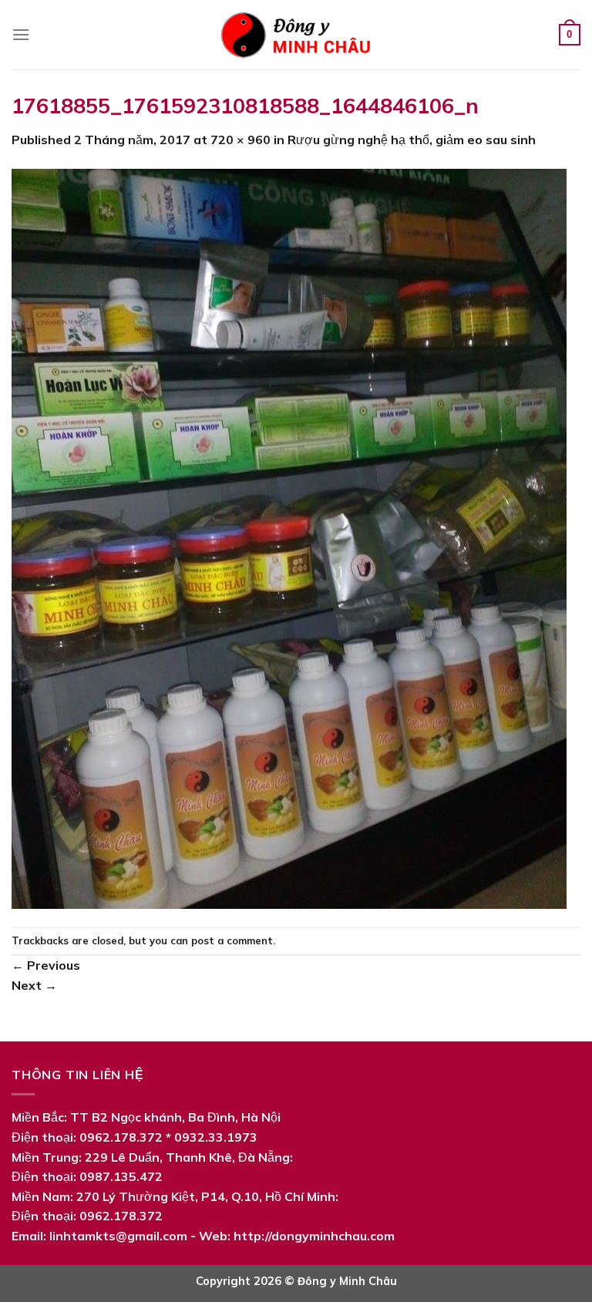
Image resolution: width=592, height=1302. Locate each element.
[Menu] (21, 34)
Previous (46, 965)
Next (34, 985)
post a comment (232, 940)
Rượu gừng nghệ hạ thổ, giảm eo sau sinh (412, 139)
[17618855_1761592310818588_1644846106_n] (289, 537)
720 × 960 (240, 139)
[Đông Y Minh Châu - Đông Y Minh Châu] (296, 34)
